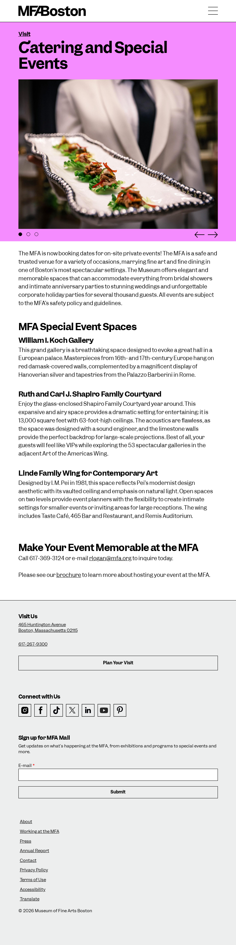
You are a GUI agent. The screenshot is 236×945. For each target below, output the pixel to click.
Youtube (104, 710)
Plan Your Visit (118, 663)
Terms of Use (33, 880)
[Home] (52, 11)
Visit (24, 34)
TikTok (56, 710)
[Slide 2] (28, 234)
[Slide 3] (36, 234)
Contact (28, 860)
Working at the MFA (39, 831)
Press (25, 841)
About (26, 822)
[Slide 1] (20, 234)
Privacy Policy (34, 870)
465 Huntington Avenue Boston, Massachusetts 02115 (48, 627)
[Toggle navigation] (213, 11)
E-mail (25, 765)
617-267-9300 (32, 644)
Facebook (40, 710)
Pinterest (119, 710)
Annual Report (34, 851)
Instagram (24, 710)
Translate (29, 899)
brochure (68, 575)
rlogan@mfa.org (110, 558)
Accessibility (32, 889)
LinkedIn (88, 710)
